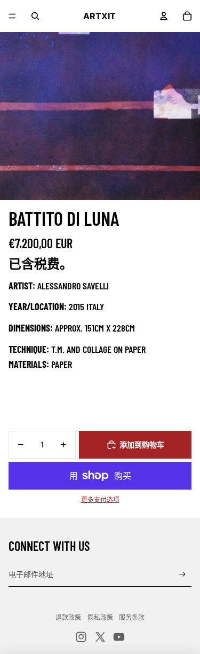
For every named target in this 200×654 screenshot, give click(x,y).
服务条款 (132, 617)
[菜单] (12, 16)
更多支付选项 (100, 499)
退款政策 (68, 617)
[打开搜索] (35, 16)
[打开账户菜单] (163, 16)
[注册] (182, 574)
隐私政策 (100, 617)
